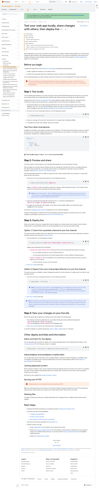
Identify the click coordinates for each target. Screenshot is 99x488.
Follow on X (48, 466)
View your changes (32, 264)
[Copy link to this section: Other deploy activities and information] (67, 335)
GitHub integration (80, 57)
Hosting (17, 6)
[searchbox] (10, 14)
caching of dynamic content (48, 375)
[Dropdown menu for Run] (25, 1)
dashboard (29, 344)
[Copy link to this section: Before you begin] (43, 65)
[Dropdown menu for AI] (23, 9)
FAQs (71, 473)
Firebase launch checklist (42, 436)
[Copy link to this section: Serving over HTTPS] (42, 380)
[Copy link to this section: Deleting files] (37, 394)
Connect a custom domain (37, 417)
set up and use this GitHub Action (54, 214)
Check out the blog (50, 461)
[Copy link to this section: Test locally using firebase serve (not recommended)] (64, 154)
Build (16, 1)
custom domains (33, 326)
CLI (54, 422)
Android (39, 479)
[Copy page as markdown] (65, 29)
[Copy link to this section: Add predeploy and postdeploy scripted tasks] (65, 355)
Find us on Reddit (50, 463)
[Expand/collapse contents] (33, 34)
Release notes (73, 468)
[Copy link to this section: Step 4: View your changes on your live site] (70, 313)
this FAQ (32, 306)
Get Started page (49, 68)
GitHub (22, 470)
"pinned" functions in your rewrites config (44, 170)
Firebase (26, 21)
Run (23, 1)
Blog (81, 1)
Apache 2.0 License (25, 450)
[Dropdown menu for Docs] (33, 1)
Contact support (74, 461)
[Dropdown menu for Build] (19, 1)
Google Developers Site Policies (46, 450)
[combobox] (56, 1)
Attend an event (49, 470)
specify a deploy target (56, 329)
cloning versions (48, 235)
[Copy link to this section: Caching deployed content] (49, 366)
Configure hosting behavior (37, 414)
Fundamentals (12, 9)
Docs (30, 1)
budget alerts (37, 427)
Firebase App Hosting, (77, 15)
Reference (43, 9)
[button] (8, 23)
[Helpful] (86, 22)
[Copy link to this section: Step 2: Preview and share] (52, 160)
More (37, 1)
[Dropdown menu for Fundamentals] (17, 9)
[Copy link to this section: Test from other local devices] (51, 127)
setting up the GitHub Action (67, 409)
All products (74, 479)
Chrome (46, 479)
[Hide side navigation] (17, 485)
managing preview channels (38, 210)
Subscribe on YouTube (51, 468)
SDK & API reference (26, 463)
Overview (4, 9)
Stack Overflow (74, 463)
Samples (50, 9)
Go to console (88, 1)
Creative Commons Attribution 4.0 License (63, 448)
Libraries (23, 468)
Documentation (7, 6)
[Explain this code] (83, 114)
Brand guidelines (74, 470)
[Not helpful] (88, 22)
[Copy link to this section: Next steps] (37, 405)
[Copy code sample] (88, 114)
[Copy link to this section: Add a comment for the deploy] (52, 339)
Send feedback (83, 25)
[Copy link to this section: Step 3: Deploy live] (45, 220)
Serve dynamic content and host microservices (42, 419)
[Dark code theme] (86, 114)
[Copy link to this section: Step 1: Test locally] (44, 92)
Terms (22, 485)
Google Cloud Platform (63, 479)
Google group (73, 466)
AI (21, 9)
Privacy (27, 485)
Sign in (95, 1)
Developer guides (25, 461)
